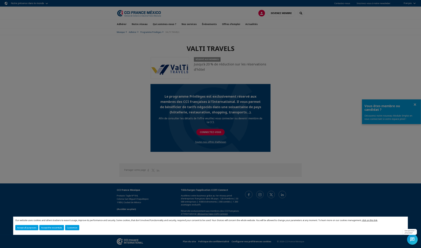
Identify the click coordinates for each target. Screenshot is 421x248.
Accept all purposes (27, 227)
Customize (72, 227)
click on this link (369, 220)
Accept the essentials (51, 227)
